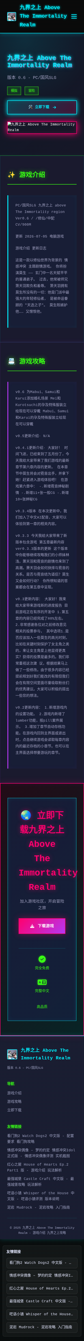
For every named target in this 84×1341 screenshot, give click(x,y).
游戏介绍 (14, 1093)
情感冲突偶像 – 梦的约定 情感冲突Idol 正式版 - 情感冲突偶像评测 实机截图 (43, 1276)
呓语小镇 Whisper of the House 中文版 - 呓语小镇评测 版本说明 (43, 1314)
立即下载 (14, 1110)
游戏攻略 (14, 1102)
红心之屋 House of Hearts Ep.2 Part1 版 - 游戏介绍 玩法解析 (43, 1289)
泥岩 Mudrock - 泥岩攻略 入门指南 (38, 1208)
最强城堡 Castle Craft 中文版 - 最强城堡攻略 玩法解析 (43, 1301)
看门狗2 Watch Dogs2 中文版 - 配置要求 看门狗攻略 (43, 1263)
